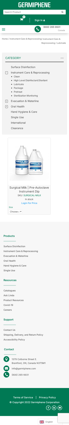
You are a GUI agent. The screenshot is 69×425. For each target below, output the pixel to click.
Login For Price (29, 203)
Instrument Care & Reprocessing (30, 72)
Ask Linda (9, 295)
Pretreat (18, 91)
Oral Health (17, 106)
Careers (8, 309)
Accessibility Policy (14, 339)
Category (13, 58)
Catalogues (10, 290)
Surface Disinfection (23, 67)
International (18, 122)
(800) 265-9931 (51, 27)
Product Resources (14, 300)
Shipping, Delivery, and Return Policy (23, 334)
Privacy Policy (47, 397)
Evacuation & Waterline (25, 101)
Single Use (17, 117)
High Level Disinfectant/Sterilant (30, 80)
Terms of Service (23, 397)
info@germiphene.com (24, 368)
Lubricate (19, 84)
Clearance (17, 128)
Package (18, 88)
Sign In (39, 20)
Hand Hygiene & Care (24, 111)
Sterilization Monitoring (26, 95)
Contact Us (9, 330)
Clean (17, 76)
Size (11, 207)
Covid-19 (8, 305)
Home (5, 39)
